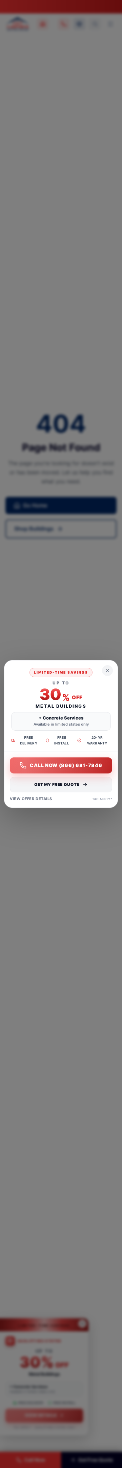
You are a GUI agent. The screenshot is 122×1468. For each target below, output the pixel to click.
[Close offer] (107, 671)
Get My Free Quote (56, 784)
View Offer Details (31, 798)
